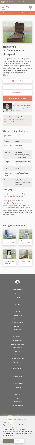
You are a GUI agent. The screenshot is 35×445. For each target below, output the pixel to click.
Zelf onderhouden (17, 347)
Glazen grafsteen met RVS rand (24, 242)
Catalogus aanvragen (18, 405)
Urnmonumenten (17, 376)
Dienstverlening (17, 315)
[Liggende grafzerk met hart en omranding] (25, 254)
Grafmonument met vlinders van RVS (7, 242)
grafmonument (12, 194)
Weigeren (19, 441)
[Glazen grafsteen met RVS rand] (25, 234)
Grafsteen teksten (17, 340)
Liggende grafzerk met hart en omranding (24, 262)
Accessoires (17, 387)
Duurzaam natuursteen (17, 344)
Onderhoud (17, 329)
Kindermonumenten (17, 383)
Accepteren (8, 441)
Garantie (17, 355)
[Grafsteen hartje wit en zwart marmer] (9, 254)
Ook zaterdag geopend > (26, 2)
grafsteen (11, 201)
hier (13, 435)
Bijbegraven (17, 326)
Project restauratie (17, 322)
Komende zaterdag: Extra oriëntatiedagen (17, 13)
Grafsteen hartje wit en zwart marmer (7, 262)
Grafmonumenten (18, 373)
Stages (17, 301)
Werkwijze (17, 351)
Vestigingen (17, 398)
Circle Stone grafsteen (17, 358)
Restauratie (17, 319)
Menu (3, 7)
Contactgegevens (17, 401)
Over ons (17, 294)
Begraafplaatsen (17, 362)
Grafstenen (17, 380)
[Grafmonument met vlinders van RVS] (9, 234)
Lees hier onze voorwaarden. (17, 124)
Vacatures (17, 297)
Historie (17, 304)
